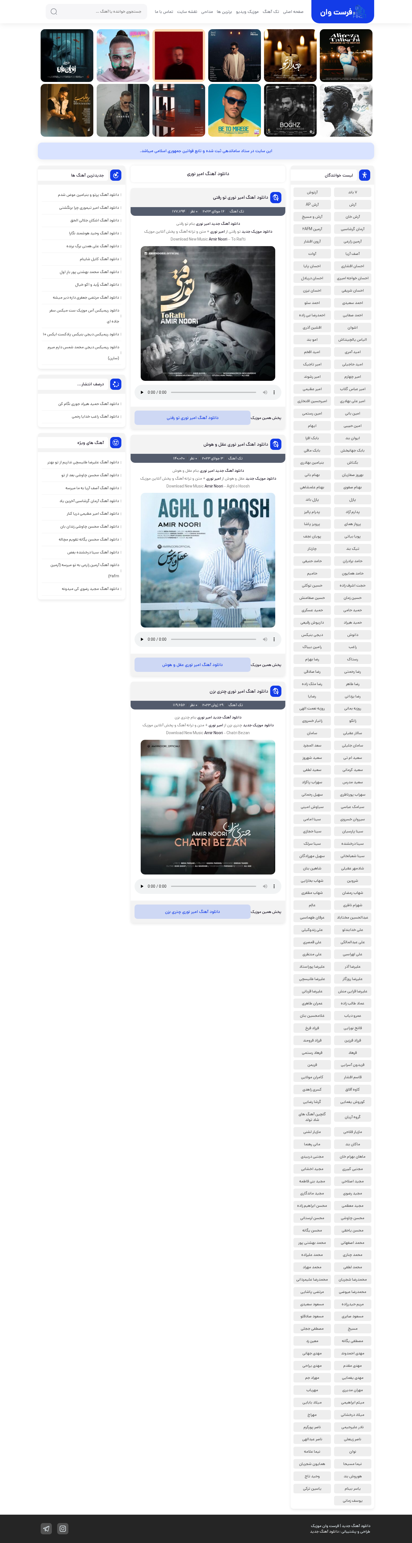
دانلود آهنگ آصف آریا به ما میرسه (92, 488)
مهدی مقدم (352, 1365)
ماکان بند (352, 1144)
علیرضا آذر (353, 966)
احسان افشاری (352, 266)
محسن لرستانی (312, 1218)
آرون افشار (312, 241)
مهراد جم (312, 1378)
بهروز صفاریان (353, 475)
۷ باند (352, 192)
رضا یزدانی (353, 696)
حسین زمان (353, 598)
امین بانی (352, 413)
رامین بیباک (312, 647)
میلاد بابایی (312, 1402)
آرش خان (353, 216)
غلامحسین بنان (312, 1015)
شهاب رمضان (352, 893)
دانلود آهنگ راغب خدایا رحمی (95, 416)
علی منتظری (312, 954)
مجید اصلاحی (353, 1181)
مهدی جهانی (312, 1353)
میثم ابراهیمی (352, 1402)
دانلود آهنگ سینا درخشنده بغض (93, 552)
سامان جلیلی (352, 745)
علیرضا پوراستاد (312, 966)
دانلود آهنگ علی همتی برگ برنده (92, 246)
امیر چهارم (352, 376)
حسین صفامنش (312, 598)
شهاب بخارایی (312, 880)
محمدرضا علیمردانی (312, 1279)
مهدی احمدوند (352, 1353)
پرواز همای (352, 524)
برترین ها (224, 12)
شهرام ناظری (352, 905)
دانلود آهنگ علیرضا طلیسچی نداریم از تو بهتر (83, 462)
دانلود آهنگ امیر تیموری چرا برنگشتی (89, 207)
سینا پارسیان (352, 831)
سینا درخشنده (352, 843)
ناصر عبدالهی (312, 1439)
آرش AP (312, 204)
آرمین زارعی (353, 241)
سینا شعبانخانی (353, 856)
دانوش (352, 635)
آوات (312, 254)
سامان (312, 733)
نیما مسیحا (352, 1464)
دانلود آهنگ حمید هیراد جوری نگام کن (88, 404)
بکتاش (352, 462)
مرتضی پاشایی (312, 1292)
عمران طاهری (312, 1003)
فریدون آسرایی (352, 1065)
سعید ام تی (352, 758)
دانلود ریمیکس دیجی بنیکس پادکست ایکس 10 (81, 334)
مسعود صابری (353, 1316)
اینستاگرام (62, 1528)
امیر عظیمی (312, 389)
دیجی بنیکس (312, 635)
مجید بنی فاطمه (312, 1181)
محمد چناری (352, 1255)
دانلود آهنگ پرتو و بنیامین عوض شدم (88, 195)
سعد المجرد (312, 745)
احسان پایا (312, 266)
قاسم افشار (353, 1077)
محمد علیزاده (312, 1255)
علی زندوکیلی (312, 930)
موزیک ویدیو (247, 12)
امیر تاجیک (312, 364)
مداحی (207, 12)
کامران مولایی (312, 1077)
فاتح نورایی (353, 1028)
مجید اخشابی (312, 1169)
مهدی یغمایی (353, 1378)
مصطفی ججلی (312, 1328)
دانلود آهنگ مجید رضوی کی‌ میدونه (90, 589)
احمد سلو (312, 303)
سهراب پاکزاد (312, 782)
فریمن (312, 1065)
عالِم (312, 905)
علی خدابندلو (352, 930)
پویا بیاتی (352, 536)
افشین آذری (312, 327)
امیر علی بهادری (352, 401)
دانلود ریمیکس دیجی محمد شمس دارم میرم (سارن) (83, 352)
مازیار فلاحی (352, 1132)
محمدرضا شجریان (353, 1279)
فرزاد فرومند (312, 1040)
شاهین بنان (312, 868)
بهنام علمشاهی (312, 487)
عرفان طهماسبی (312, 917)
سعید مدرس (352, 782)
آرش (352, 204)
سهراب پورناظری (352, 794)
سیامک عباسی (352, 807)
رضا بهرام (312, 659)
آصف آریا (353, 254)
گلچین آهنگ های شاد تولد (312, 1117)
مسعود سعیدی (312, 1304)
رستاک (352, 659)
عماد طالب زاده (352, 1003)
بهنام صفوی (352, 487)
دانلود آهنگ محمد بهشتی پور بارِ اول (89, 272)
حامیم (312, 573)
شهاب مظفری (312, 893)
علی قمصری (312, 942)
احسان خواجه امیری (353, 278)
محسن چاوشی (352, 1218)
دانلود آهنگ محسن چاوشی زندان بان (89, 526)
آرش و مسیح (312, 216)
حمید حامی (352, 610)
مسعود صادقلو (312, 1316)
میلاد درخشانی (352, 1415)
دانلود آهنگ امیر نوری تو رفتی (240, 197)
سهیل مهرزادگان (312, 856)
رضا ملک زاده (312, 684)
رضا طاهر (353, 684)
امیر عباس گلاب (352, 389)
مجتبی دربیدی (312, 1156)
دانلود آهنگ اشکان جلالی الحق (94, 220)
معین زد (312, 1341)
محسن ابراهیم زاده (312, 1205)
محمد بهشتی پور (312, 1243)
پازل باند (312, 499)
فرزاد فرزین (352, 1040)
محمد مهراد (312, 1267)
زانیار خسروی (312, 721)
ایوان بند (352, 438)
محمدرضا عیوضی (352, 1292)
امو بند (312, 339)
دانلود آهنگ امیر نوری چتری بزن (239, 691)
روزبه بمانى (352, 708)
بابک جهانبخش (353, 450)
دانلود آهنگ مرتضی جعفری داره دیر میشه (86, 297)
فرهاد (352, 1053)
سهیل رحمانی (312, 794)
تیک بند (352, 548)
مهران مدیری (352, 1390)
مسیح (353, 1328)
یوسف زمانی (353, 1500)
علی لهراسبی (352, 954)
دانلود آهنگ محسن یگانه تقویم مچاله (89, 539)
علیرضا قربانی (312, 991)
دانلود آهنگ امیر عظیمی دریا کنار (93, 513)
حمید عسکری (312, 610)
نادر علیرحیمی (352, 1427)
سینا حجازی (312, 831)
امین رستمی (312, 413)
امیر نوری (203, 223)
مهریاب (312, 1390)
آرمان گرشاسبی (352, 229)
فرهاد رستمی (312, 1053)
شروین (352, 880)
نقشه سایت (187, 12)
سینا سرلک (312, 843)
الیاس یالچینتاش (352, 339)
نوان (352, 1451)
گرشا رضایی (312, 1102)
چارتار (312, 548)
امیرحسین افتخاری (312, 401)
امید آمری (353, 352)
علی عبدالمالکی (353, 942)
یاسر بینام (353, 1488)
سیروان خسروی (352, 819)
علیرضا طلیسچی (312, 979)
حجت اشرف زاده (352, 585)
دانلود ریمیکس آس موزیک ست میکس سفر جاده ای (84, 316)
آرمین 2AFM (312, 229)
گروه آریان (353, 1117)
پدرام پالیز (312, 512)
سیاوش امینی (312, 807)
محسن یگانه (312, 1230)
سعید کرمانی (352, 770)
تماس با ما (164, 12)
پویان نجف (312, 536)
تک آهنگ (271, 12)
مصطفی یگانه (352, 1341)
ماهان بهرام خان (352, 1156)
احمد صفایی (353, 315)
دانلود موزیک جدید (257, 231)
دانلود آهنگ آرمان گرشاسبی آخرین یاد (89, 501)
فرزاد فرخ (312, 1028)
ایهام (312, 426)
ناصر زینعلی (352, 1439)
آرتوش (312, 192)
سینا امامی (312, 819)
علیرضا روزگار (352, 979)
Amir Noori (218, 239)
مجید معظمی (353, 1205)
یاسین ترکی (312, 1488)
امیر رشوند (312, 376)
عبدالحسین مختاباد (352, 917)
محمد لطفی (352, 1267)
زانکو (352, 721)
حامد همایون (353, 573)
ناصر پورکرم (312, 1427)
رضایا (312, 696)
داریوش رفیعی (312, 622)
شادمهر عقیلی (352, 868)
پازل (352, 499)
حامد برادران (352, 561)
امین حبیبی (353, 426)
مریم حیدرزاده (353, 1304)
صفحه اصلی (293, 12)
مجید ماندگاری (312, 1193)
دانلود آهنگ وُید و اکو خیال (97, 284)
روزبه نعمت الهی (312, 708)
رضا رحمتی (352, 671)
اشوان (353, 327)
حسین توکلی (312, 585)
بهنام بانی (312, 475)
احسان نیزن (312, 290)
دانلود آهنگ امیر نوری (208, 173)
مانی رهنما (312, 1144)
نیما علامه (312, 1451)
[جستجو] (53, 11)
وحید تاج (312, 1476)
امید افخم (312, 352)
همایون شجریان (312, 1464)
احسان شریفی (353, 290)
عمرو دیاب (352, 1015)
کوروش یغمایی (352, 1102)
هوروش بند (353, 1476)
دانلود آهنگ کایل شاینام (99, 259)
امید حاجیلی (352, 364)
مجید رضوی (352, 1193)
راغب (353, 647)
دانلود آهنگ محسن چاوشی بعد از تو (90, 475)
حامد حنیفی (312, 561)
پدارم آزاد (353, 512)
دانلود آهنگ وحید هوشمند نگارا (94, 233)
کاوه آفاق (352, 1089)
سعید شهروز (312, 758)
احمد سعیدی (352, 303)
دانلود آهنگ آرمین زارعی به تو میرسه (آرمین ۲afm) (84, 570)
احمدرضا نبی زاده (312, 315)
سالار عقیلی (352, 733)
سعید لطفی (312, 770)
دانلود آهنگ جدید (225, 223)
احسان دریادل (312, 278)
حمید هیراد (353, 622)
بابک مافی (312, 450)
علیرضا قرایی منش (352, 991)
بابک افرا (312, 438)
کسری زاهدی (312, 1089)
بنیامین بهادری (312, 462)
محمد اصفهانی (352, 1243)
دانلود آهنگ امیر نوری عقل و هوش (235, 444)
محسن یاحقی (353, 1230)
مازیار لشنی (312, 1132)
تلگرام (46, 1528)
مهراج (312, 1415)
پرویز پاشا (312, 524)
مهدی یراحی (312, 1365)
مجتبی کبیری (352, 1169)
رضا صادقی (312, 671)
